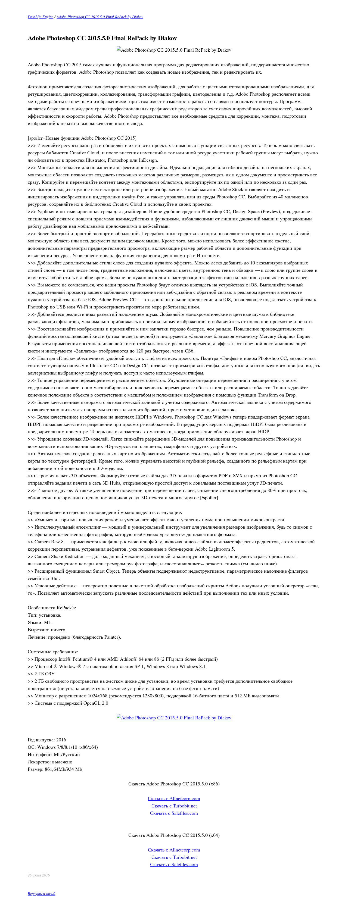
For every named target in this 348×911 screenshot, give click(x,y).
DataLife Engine (40, 16)
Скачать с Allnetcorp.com (174, 798)
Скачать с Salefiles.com (174, 813)
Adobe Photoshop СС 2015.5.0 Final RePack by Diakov (100, 16)
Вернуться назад (41, 893)
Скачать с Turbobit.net (174, 805)
